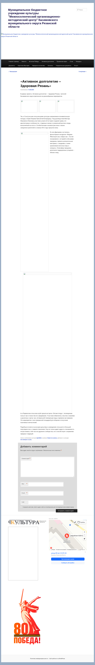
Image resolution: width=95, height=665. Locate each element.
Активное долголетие (48, 61)
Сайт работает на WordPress (57, 658)
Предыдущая (12, 71)
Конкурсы (78, 61)
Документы (12, 65)
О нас (71, 61)
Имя (24, 483)
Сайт (23, 502)
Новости (24, 61)
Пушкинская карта (62, 61)
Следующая (83, 71)
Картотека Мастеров (23, 65)
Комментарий (26, 458)
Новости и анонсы (52, 438)
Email (24, 492)
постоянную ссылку (26, 439)
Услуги (76, 65)
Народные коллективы (38, 65)
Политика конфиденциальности (39, 658)
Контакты (50, 65)
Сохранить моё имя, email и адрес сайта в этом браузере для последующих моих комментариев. (48, 507)
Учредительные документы (63, 65)
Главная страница (14, 61)
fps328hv (39, 438)
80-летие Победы (34, 61)
